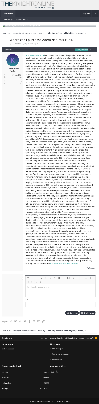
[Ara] (95, 13)
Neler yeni (55, 344)
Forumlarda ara (21, 19)
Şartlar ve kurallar (56, 338)
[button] (28, 278)
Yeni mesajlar (9, 19)
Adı (26, 299)
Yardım (81, 338)
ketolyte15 (18, 44)
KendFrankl (44, 388)
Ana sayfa (89, 338)
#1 (94, 50)
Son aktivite (57, 359)
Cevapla (92, 268)
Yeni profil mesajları (60, 354)
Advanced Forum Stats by (49, 401)
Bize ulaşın (44, 338)
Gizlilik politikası (71, 338)
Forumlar (8, 13)
